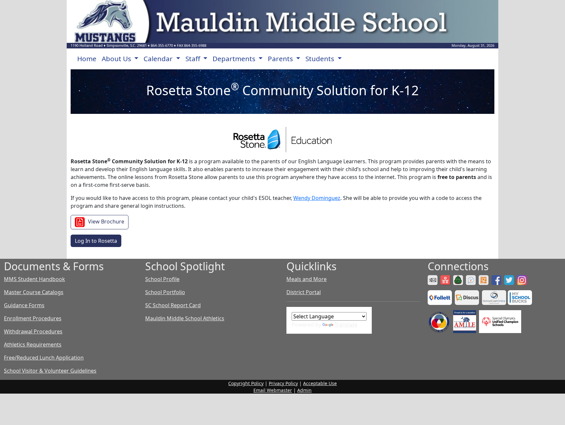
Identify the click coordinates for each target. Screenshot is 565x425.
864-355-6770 (162, 45)
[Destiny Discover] (441, 297)
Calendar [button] (159, 58)
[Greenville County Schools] (484, 279)
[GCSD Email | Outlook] (433, 279)
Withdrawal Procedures (33, 331)
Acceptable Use (320, 383)
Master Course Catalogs (33, 292)
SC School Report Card (173, 305)
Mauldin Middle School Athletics (184, 318)
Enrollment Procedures (32, 318)
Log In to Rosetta (96, 240)
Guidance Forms (24, 305)
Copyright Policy (246, 383)
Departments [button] (235, 58)
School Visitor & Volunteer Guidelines (50, 370)
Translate (345, 324)
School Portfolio (165, 292)
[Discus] (468, 297)
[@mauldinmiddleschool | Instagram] (522, 279)
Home (86, 58)
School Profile (162, 279)
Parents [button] (281, 58)
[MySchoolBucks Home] (520, 297)
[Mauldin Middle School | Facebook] (497, 279)
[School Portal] (459, 279)
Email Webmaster (272, 390)
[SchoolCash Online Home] (495, 297)
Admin (304, 390)
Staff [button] (193, 58)
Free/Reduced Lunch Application (44, 357)
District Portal (303, 292)
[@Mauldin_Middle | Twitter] (510, 279)
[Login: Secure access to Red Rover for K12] (446, 279)
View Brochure (106, 221)
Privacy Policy (283, 383)
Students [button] (320, 58)
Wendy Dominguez (316, 198)
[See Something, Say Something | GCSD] (471, 279)
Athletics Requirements (32, 344)
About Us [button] (117, 58)
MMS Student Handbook (34, 279)
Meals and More (306, 279)
